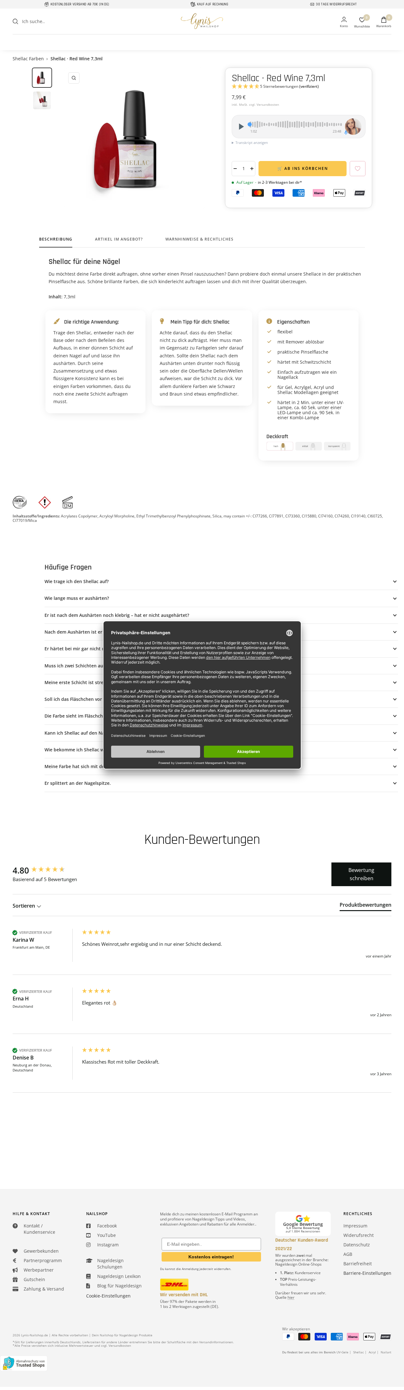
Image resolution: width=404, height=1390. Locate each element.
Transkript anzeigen (251, 142)
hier (291, 1297)
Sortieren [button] (24, 905)
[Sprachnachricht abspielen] (241, 126)
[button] (298, 87)
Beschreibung (55, 239)
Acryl (372, 1352)
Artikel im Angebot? (119, 239)
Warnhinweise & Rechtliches (199, 239)
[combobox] (69, 21)
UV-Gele (342, 1352)
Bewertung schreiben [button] (361, 874)
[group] (46, 870)
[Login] (344, 23)
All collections (202, 38)
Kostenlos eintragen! (211, 1256)
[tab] (365, 906)
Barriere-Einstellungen (367, 1273)
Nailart (386, 1352)
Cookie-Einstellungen (108, 1296)
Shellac (358, 1352)
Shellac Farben (28, 59)
